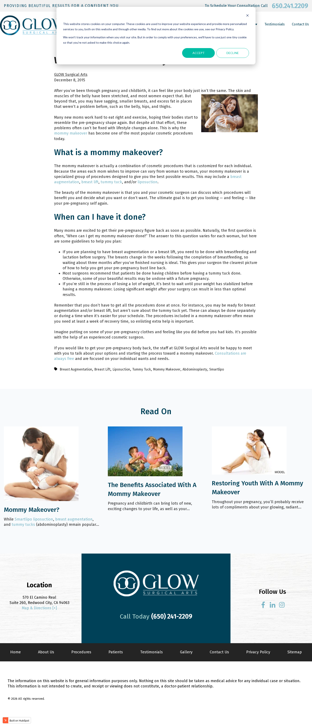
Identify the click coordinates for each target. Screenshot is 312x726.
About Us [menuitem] (46, 652)
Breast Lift (102, 369)
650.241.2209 (290, 6)
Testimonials (274, 24)
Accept (199, 53)
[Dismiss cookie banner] (247, 16)
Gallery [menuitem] (186, 652)
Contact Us (300, 24)
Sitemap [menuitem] (294, 652)
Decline (232, 53)
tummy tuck (111, 182)
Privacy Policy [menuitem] (258, 652)
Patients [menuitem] (115, 652)
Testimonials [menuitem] (151, 652)
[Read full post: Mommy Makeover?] (41, 499)
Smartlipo (216, 369)
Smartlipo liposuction (34, 519)
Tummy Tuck (141, 369)
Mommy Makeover (166, 369)
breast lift (89, 182)
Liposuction (121, 369)
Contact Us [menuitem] (219, 652)
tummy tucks (23, 524)
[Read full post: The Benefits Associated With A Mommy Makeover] (145, 475)
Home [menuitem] (15, 652)
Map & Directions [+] (39, 608)
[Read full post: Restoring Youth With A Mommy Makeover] (249, 473)
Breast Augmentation (76, 369)
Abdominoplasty (195, 369)
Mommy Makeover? (31, 510)
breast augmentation (74, 519)
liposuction (147, 182)
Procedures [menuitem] (81, 652)
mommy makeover (70, 133)
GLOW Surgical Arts (70, 74)
